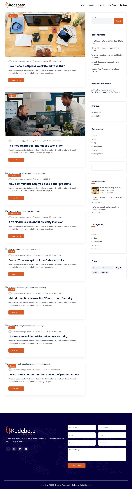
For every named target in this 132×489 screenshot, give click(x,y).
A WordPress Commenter (101, 90)
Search (94, 17)
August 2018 (96, 116)
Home (82, 5)
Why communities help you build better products (39, 184)
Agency (12, 96)
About (91, 5)
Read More (15, 80)
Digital (118, 268)
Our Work (112, 5)
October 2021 (96, 112)
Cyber (12, 252)
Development (14, 175)
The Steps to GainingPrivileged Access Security (37, 336)
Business (96, 268)
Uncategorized (97, 153)
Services (101, 5)
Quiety (95, 272)
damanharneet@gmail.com (21, 61)
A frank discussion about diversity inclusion (35, 222)
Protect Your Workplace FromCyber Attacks (36, 260)
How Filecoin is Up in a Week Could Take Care (36, 66)
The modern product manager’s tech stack (35, 145)
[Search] (119, 167)
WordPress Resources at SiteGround (105, 92)
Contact (123, 5)
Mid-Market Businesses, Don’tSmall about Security (40, 298)
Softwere (104, 272)
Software (13, 16)
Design (12, 366)
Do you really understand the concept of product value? (44, 374)
